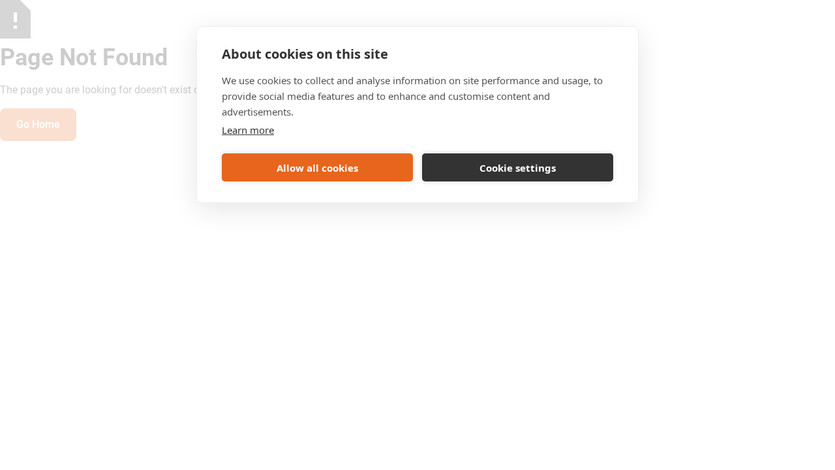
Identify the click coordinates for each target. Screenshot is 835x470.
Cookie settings (517, 167)
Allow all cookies (317, 167)
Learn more (248, 129)
